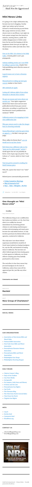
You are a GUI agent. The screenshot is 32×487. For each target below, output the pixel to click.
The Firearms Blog (10, 391)
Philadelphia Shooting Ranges (14, 360)
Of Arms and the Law (11, 384)
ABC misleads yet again (9, 88)
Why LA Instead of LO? (11, 183)
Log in (6, 412)
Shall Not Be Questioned (8, 482)
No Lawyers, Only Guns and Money (15, 382)
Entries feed (8, 414)
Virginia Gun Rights (10, 398)
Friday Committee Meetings (13, 181)
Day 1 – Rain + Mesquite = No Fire (15, 186)
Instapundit (8, 380)
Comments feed (9, 416)
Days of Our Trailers (10, 375)
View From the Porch (11, 396)
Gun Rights (22, 192)
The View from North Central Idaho (15, 394)
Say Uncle (7, 389)
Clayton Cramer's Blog (11, 373)
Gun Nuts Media (9, 378)
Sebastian (7, 192)
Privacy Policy (20, 482)
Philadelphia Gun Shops (12, 357)
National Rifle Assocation (12, 341)
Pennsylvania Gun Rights (12, 387)
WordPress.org (9, 418)
